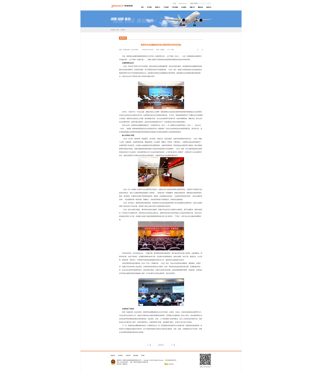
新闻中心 (157, 7)
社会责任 (183, 7)
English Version (183, 3)
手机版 (174, 3)
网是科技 (125, 364)
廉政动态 (200, 7)
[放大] (202, 50)
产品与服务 (175, 7)
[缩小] (197, 50)
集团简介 (113, 355)
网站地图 (135, 355)
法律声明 (128, 355)
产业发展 (166, 7)
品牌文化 (208, 7)
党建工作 (192, 7)
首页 (142, 7)
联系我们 (120, 355)
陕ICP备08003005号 (170, 360)
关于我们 (149, 7)
